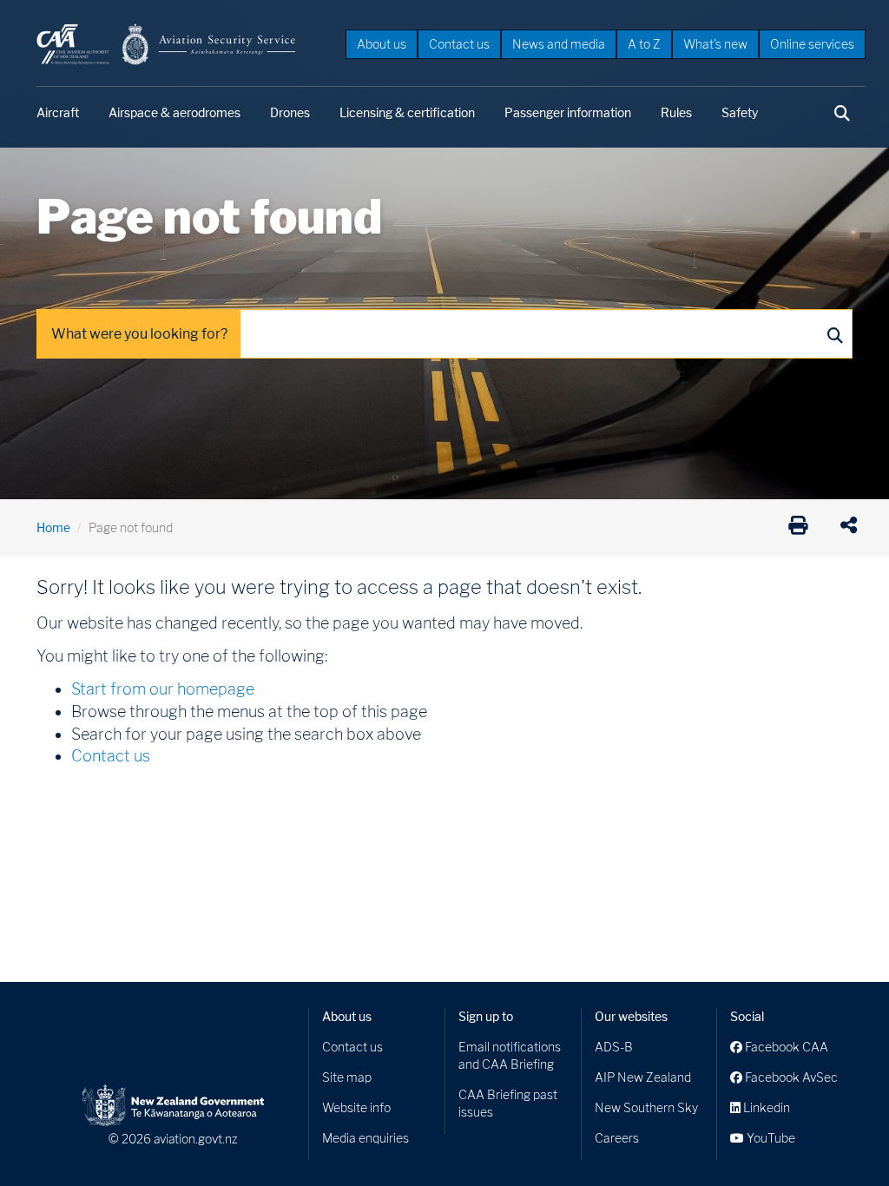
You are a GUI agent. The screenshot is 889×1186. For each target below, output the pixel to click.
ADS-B (614, 1046)
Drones (290, 112)
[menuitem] (382, 43)
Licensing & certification (407, 112)
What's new (715, 43)
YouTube (769, 1137)
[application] (853, 528)
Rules (676, 112)
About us (381, 43)
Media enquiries (365, 1137)
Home (53, 527)
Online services (812, 43)
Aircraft (57, 112)
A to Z (644, 43)
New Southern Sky (646, 1107)
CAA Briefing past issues (507, 1103)
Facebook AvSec (790, 1077)
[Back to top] (840, 1137)
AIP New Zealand (643, 1077)
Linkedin (765, 1107)
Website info (356, 1107)
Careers (617, 1137)
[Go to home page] (166, 43)
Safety (739, 112)
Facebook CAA (785, 1046)
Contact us (459, 43)
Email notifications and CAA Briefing (509, 1055)
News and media (558, 43)
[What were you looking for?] (834, 334)
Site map (347, 1077)
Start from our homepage (162, 689)
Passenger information (567, 112)
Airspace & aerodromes (174, 112)
